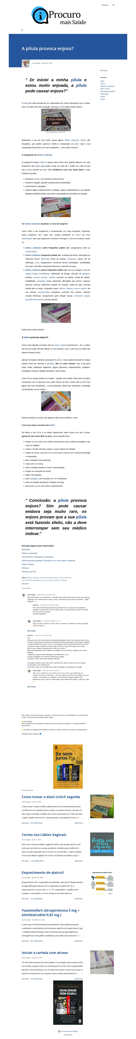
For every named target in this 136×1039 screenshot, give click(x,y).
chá (54, 479)
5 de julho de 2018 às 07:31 (51, 670)
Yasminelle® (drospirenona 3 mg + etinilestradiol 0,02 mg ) (50, 912)
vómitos (102, 99)
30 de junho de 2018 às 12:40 (46, 595)
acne (37, 263)
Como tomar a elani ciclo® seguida (51, 797)
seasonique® (27, 239)
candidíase (44, 274)
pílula (76, 80)
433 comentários (36, 823)
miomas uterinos (40, 277)
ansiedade (41, 281)
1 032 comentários (37, 861)
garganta (86, 274)
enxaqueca (71, 259)
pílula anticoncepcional (107, 86)
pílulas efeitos (104, 94)
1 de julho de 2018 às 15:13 (51, 621)
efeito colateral (61, 345)
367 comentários (36, 941)
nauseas (102, 83)
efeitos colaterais (72, 140)
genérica (48, 453)
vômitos (62, 288)
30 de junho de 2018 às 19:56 (49, 605)
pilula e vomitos (105, 89)
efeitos (83, 140)
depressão (45, 259)
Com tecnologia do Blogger (69, 1031)
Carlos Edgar (31, 595)
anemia (52, 277)
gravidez (50, 364)
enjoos (102, 81)
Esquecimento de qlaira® (43, 872)
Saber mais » (79, 823)
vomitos (102, 96)
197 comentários (36, 979)
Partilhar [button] (103, 70)
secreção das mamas (34, 299)
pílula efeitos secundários (107, 91)
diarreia (70, 288)
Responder (31, 631)
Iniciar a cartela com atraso (45, 952)
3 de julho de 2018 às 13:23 (43, 635)
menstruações (31, 251)
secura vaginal (80, 288)
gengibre (34, 479)
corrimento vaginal (82, 296)
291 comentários (36, 899)
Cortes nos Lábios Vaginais (44, 834)
